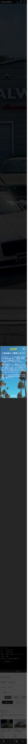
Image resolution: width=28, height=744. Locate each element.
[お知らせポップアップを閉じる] (23, 349)
